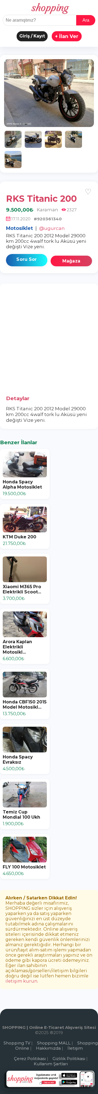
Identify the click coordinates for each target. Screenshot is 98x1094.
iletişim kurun (21, 981)
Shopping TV (17, 1043)
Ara (85, 20)
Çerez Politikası (30, 1058)
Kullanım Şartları (51, 1063)
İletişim (75, 1048)
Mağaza (71, 261)
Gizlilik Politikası (69, 1058)
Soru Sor (26, 259)
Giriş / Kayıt (32, 36)
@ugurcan (52, 228)
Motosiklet (19, 228)
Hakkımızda (48, 1048)
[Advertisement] (49, 341)
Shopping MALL (54, 1043)
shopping (49, 8)
